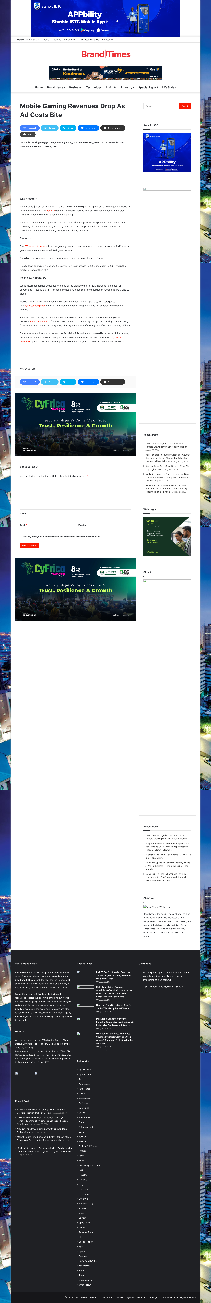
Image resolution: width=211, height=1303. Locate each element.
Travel (82, 1270)
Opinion (82, 1218)
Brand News (55, 87)
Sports (82, 1251)
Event (81, 1132)
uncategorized (86, 1280)
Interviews (84, 1194)
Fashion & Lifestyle (88, 1146)
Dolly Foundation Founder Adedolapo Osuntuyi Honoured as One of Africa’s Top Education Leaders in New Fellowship (168, 458)
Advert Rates (70, 39)
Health (82, 1160)
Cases (82, 1112)
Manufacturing (86, 1203)
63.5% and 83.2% (39, 321)
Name (23, 513)
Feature (82, 1151)
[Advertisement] (75, 174)
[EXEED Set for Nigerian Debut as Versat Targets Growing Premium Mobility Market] (85, 976)
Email (23, 525)
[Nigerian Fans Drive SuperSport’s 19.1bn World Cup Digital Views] (85, 1009)
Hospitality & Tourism (89, 1165)
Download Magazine (89, 39)
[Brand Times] (105, 54)
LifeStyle (168, 87)
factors (51, 210)
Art (80, 1079)
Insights (111, 87)
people (82, 1227)
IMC (81, 1170)
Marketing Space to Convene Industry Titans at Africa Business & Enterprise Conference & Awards (167, 477)
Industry (126, 87)
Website (82, 525)
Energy (82, 1122)
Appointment (85, 1069)
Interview (83, 1189)
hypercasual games (35, 305)
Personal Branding (88, 1232)
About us (56, 39)
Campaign (84, 1108)
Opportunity (85, 1222)
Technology (94, 87)
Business (75, 87)
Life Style (83, 1199)
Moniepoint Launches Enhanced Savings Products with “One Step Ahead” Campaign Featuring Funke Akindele (166, 488)
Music (82, 1213)
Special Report (148, 87)
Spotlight (83, 1256)
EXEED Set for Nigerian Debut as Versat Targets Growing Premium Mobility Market (113, 975)
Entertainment (86, 1127)
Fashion (83, 1136)
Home (46, 39)
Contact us (107, 39)
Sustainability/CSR (88, 1261)
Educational (84, 1117)
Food (81, 1155)
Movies (82, 1208)
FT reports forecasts (35, 246)
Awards (82, 1093)
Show (81, 1237)
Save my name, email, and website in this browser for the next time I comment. (61, 536)
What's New (85, 1285)
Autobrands (84, 1084)
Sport (81, 1246)
